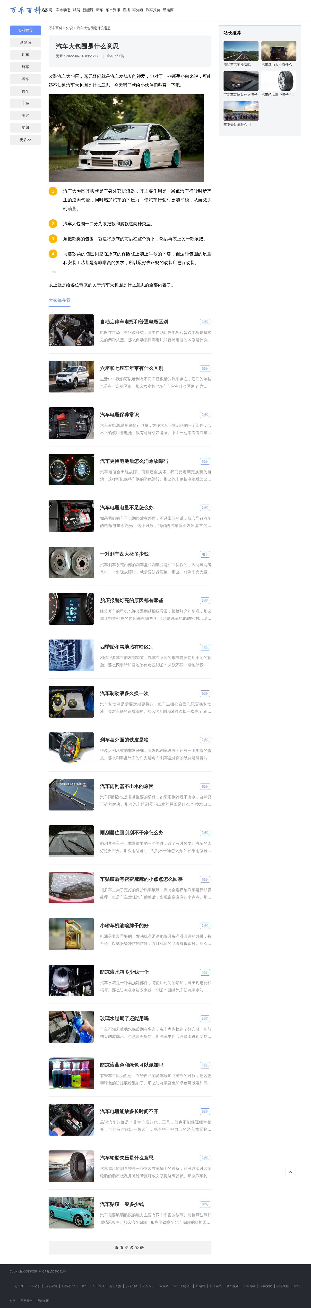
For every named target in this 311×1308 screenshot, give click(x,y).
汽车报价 (153, 10)
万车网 (19, 1286)
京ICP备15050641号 (52, 1271)
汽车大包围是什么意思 (94, 28)
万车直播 (115, 1286)
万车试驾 (51, 1286)
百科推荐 (25, 30)
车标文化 (266, 1286)
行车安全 (26, 1300)
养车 (25, 79)
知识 (25, 127)
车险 (25, 103)
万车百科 (55, 28)
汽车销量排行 (182, 1286)
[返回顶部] (290, 1172)
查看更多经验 (130, 1248)
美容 (25, 115)
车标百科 (249, 1286)
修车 (25, 91)
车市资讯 (113, 10)
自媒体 (164, 1286)
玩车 (25, 67)
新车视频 (232, 1286)
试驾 (76, 10)
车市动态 (63, 10)
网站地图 (43, 1300)
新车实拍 (216, 1286)
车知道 (137, 10)
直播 (126, 10)
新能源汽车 (69, 1286)
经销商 (168, 10)
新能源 (88, 10)
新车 (99, 10)
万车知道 (132, 1286)
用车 (25, 55)
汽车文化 (283, 1286)
